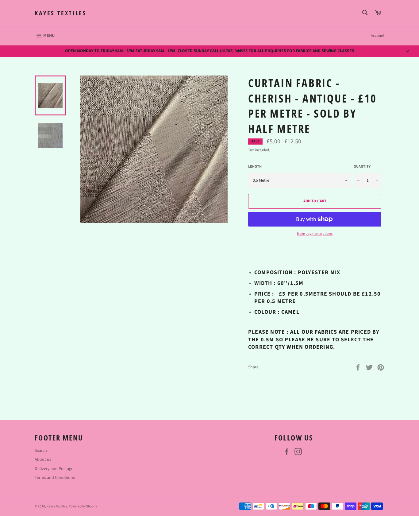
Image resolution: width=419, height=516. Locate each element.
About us (43, 459)
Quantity (362, 166)
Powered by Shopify (83, 506)
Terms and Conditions (55, 478)
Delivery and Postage (54, 469)
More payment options (315, 233)
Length (255, 166)
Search (41, 451)
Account (377, 35)
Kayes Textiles (60, 13)
